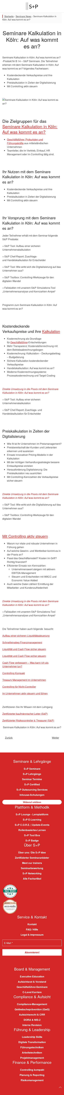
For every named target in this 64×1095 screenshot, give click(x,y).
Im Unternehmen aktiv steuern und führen (25, 693)
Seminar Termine (32, 779)
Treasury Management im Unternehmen (24, 680)
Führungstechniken (32, 1047)
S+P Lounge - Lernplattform (32, 814)
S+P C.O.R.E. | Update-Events (32, 825)
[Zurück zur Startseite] (32, 6)
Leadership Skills (32, 1037)
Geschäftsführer (19, 342)
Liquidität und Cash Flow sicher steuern (24, 649)
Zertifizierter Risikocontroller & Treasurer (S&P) (28, 720)
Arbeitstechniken (32, 1052)
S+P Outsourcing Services (32, 789)
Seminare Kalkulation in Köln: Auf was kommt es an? (29, 129)
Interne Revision (32, 1025)
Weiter (55, 737)
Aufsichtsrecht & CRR (32, 1014)
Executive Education (32, 976)
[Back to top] (60, 1087)
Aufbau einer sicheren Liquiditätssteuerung (26, 635)
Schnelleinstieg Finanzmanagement (22, 642)
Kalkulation (51, 331)
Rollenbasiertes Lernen (32, 830)
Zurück (9, 737)
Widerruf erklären (32, 802)
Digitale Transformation (32, 1042)
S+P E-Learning (32, 819)
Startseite (9, 16)
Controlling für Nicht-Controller (19, 686)
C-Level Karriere (32, 992)
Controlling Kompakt (13, 673)
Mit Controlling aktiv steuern (25, 536)
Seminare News (23, 16)
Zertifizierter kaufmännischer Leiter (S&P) (25, 713)
